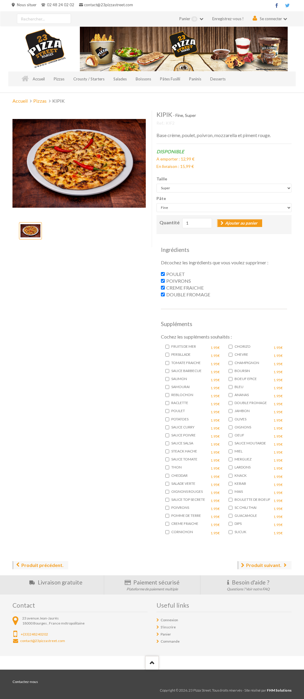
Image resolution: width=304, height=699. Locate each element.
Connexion (169, 620)
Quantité (169, 222)
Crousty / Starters (88, 79)
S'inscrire (168, 627)
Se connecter (271, 18)
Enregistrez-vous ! (228, 18)
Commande (170, 641)
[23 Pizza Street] (45, 49)
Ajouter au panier (241, 222)
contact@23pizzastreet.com (108, 4)
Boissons (143, 79)
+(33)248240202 (34, 634)
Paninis (195, 79)
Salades (120, 79)
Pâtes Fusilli (170, 79)
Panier (187, 18)
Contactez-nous (25, 681)
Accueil (39, 79)
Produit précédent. (42, 565)
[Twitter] (287, 5)
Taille (161, 178)
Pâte (161, 198)
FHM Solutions (279, 690)
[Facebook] (276, 5)
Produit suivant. (263, 565)
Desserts (218, 79)
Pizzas (59, 79)
